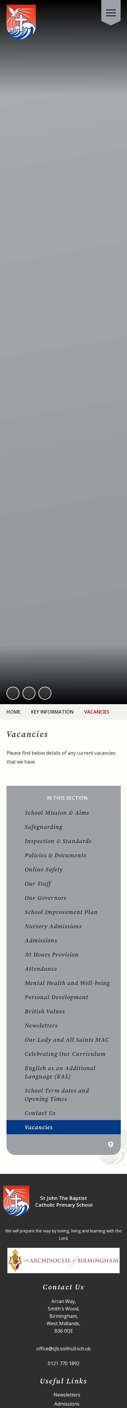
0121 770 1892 (63, 1363)
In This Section (67, 798)
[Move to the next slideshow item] (28, 693)
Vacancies (96, 712)
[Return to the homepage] (21, 22)
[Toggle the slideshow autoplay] (44, 693)
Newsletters (66, 1395)
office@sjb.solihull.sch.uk (63, 1348)
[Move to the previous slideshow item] (12, 693)
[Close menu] (111, 12)
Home (13, 712)
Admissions (66, 1404)
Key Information (52, 712)
